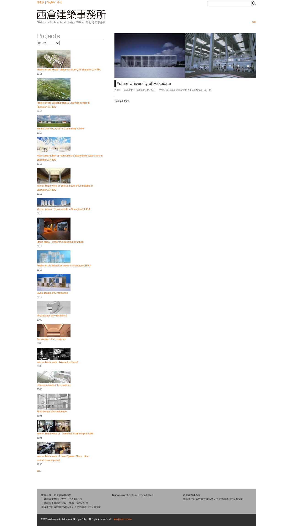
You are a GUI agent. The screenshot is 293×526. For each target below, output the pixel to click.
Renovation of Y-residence (51, 339)
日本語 (40, 2)
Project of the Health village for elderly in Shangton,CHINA (68, 69)
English (51, 2)
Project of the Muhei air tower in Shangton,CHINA (64, 265)
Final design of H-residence (52, 315)
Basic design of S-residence (52, 292)
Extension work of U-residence (54, 385)
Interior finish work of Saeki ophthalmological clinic (65, 433)
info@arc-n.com (123, 519)
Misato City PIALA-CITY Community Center (61, 128)
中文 (59, 2)
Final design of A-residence (52, 411)
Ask (254, 21)
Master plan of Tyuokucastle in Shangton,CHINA (63, 209)
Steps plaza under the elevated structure (60, 242)
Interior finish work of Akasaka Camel (57, 362)
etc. (39, 470)
